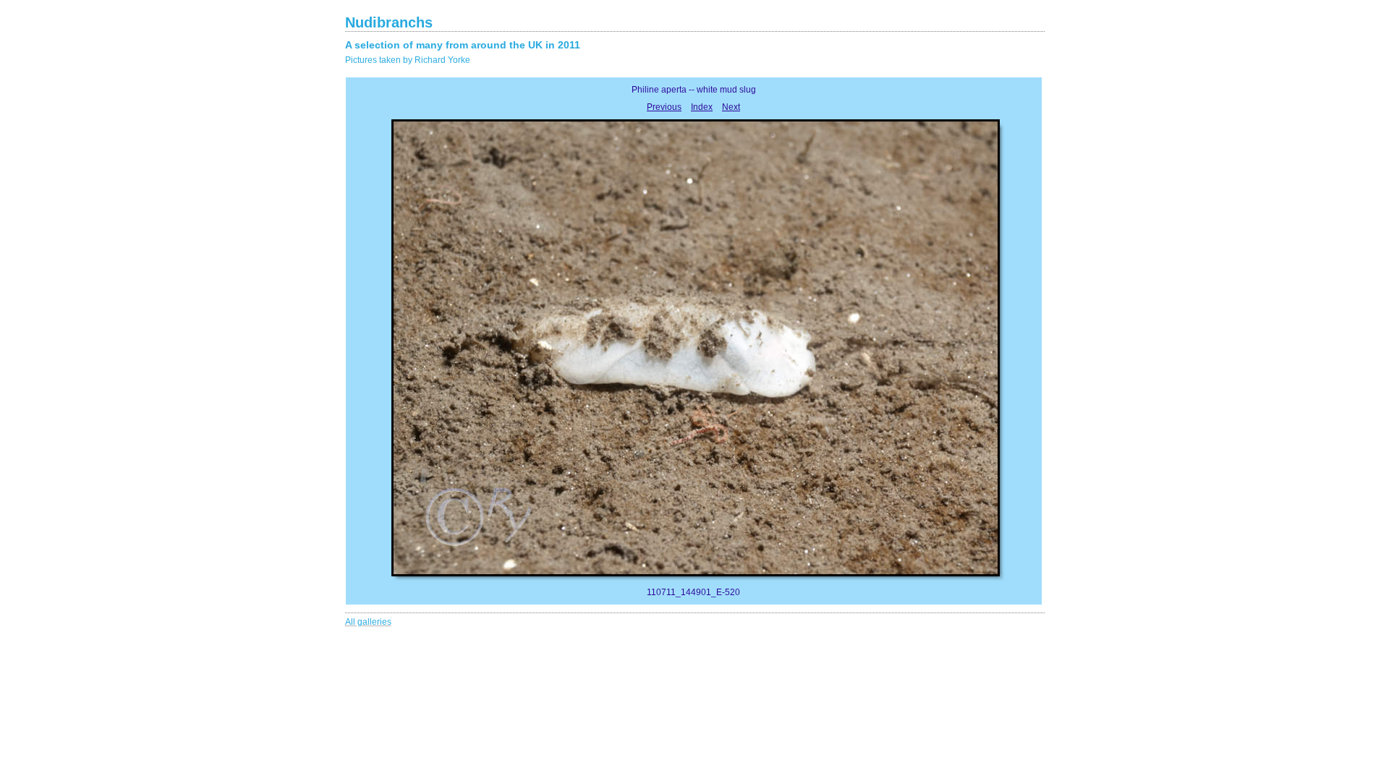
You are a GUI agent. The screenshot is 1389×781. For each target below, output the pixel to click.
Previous (664, 107)
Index (702, 107)
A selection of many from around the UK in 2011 (462, 45)
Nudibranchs (389, 22)
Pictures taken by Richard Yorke (407, 60)
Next (731, 107)
